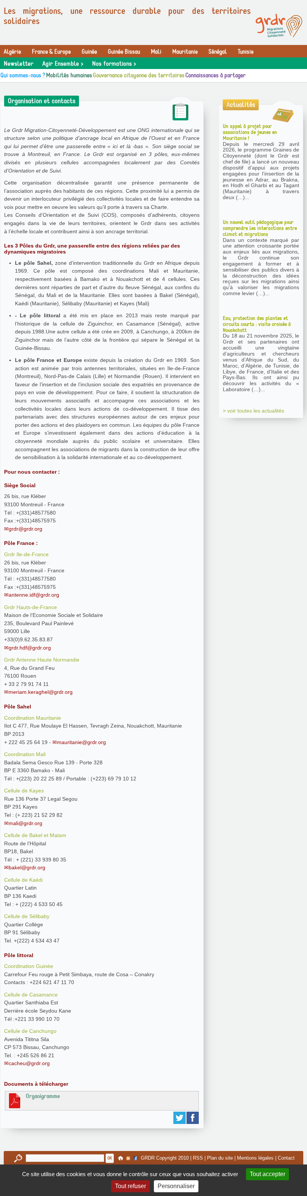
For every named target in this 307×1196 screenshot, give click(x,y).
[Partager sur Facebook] (193, 1117)
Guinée (89, 52)
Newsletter (18, 64)
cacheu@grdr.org (29, 1063)
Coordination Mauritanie (32, 718)
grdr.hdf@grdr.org (30, 648)
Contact (286, 1158)
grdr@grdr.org (25, 529)
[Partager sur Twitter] (179, 1117)
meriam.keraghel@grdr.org (41, 692)
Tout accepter (267, 1174)
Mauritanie (185, 52)
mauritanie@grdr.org (81, 742)
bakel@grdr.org (27, 867)
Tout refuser (130, 1186)
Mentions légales (255, 1158)
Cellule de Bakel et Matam (35, 835)
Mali (156, 52)
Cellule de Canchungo (30, 1031)
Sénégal (218, 52)
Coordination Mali (25, 754)
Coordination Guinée (28, 966)
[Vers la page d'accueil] (279, 25)
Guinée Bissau (124, 52)
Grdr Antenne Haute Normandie (41, 660)
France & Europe (51, 52)
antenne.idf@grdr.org (34, 595)
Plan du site (220, 1158)
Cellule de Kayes (24, 791)
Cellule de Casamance (31, 995)
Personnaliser (176, 1186)
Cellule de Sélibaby (26, 916)
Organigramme (43, 1096)
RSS (198, 1158)
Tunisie (245, 52)
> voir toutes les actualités (253, 411)
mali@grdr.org (25, 823)
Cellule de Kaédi (23, 880)
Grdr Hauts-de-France (30, 607)
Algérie (12, 52)
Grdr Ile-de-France (26, 554)
